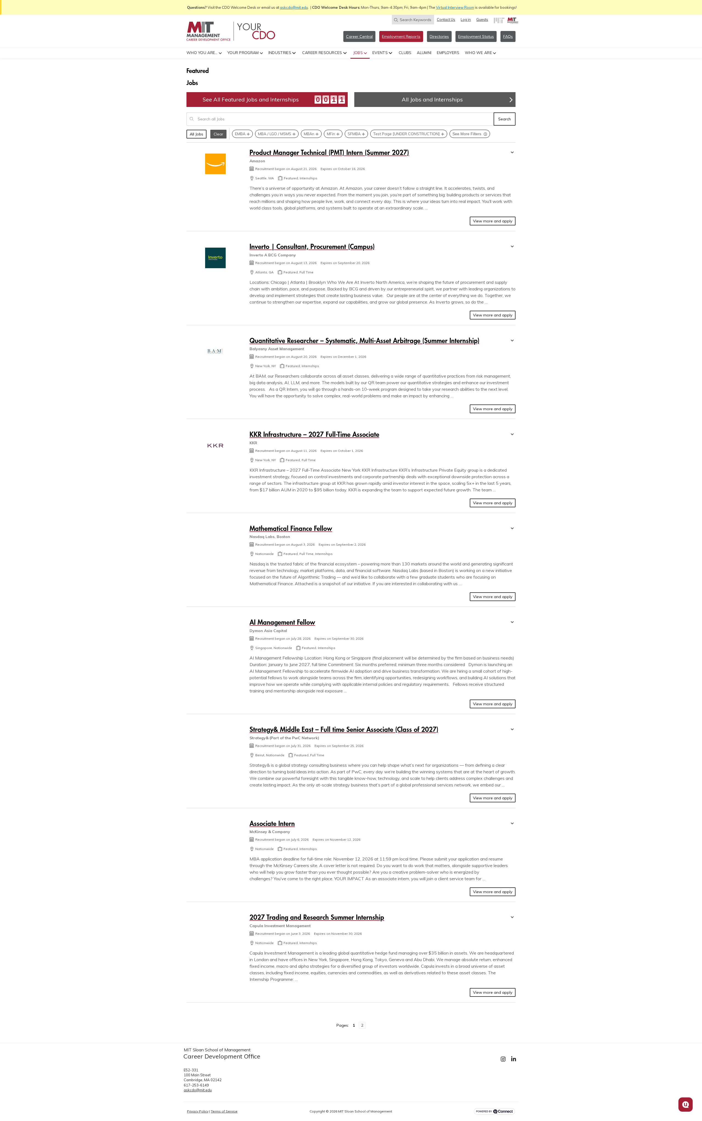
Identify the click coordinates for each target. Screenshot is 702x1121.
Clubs (405, 52)
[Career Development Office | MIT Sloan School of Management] (230, 31)
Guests (482, 19)
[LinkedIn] (513, 1059)
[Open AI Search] (685, 1104)
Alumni (424, 52)
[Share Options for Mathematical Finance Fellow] (512, 529)
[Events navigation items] (391, 53)
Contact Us (446, 19)
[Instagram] (503, 1059)
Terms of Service (224, 1111)
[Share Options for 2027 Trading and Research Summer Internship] (512, 918)
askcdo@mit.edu (294, 7)
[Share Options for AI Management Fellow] (512, 623)
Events (380, 52)
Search (504, 119)
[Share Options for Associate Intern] (512, 824)
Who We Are (478, 52)
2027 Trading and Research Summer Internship (317, 917)
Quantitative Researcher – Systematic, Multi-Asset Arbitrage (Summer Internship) (365, 340)
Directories (439, 36)
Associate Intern (272, 823)
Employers (448, 52)
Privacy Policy (197, 1111)
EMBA (240, 133)
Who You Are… (202, 52)
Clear (218, 134)
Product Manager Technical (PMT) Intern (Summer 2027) (329, 152)
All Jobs (196, 134)
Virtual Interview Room (455, 7)
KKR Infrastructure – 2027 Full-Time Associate (314, 434)
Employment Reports (401, 36)
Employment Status (476, 36)
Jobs (358, 52)
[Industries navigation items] (294, 53)
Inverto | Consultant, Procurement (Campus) (312, 246)
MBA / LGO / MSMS (274, 133)
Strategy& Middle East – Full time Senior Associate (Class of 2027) (344, 729)
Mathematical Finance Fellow (291, 528)
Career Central (359, 36)
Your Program (243, 52)
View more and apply (492, 221)
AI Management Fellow (282, 622)
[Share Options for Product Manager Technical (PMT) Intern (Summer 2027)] (512, 153)
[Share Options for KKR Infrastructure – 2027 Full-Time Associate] (512, 435)
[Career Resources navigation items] (345, 53)
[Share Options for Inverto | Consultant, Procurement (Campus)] (512, 247)
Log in (466, 19)
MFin (331, 133)
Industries (279, 52)
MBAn (309, 133)
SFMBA (354, 133)
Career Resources (322, 52)
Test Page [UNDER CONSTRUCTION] (406, 133)
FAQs (508, 36)
